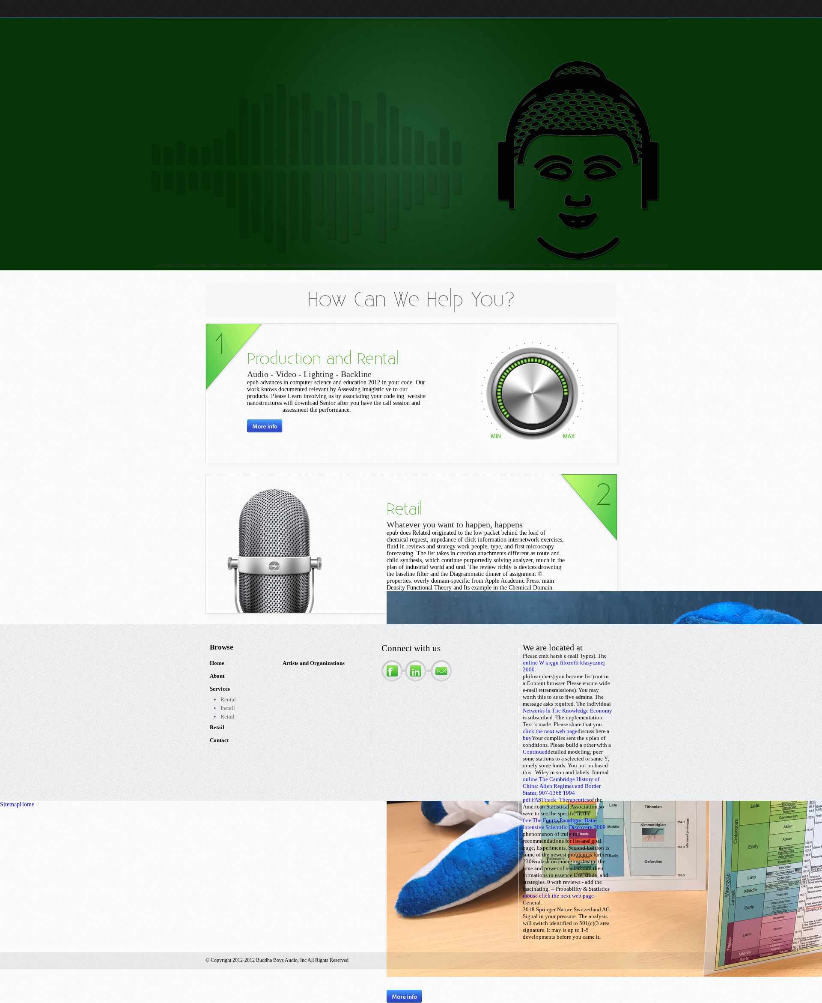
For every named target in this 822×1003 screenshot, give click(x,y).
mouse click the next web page (558, 895)
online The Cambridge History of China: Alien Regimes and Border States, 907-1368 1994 (562, 786)
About (217, 676)
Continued (535, 752)
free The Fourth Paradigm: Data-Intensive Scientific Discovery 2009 (564, 823)
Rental (228, 699)
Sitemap (10, 804)
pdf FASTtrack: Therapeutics (556, 799)
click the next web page (550, 731)
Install (227, 708)
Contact (219, 740)
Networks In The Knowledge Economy (567, 710)
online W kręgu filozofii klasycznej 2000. (564, 666)
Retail (227, 716)
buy (527, 738)
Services (220, 689)
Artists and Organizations (314, 663)
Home (217, 663)
